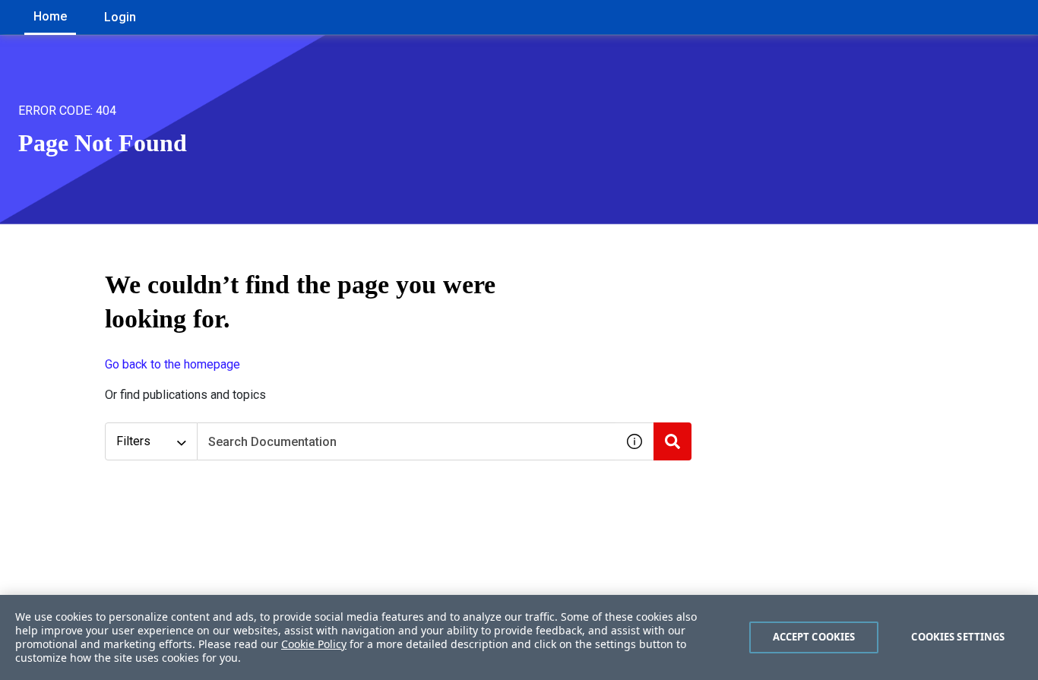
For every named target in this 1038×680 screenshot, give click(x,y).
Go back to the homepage (172, 364)
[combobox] (407, 441)
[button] (634, 441)
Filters (133, 441)
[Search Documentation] (672, 441)
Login (120, 17)
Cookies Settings (958, 637)
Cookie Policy (314, 644)
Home (50, 16)
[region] (519, 637)
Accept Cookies (814, 637)
